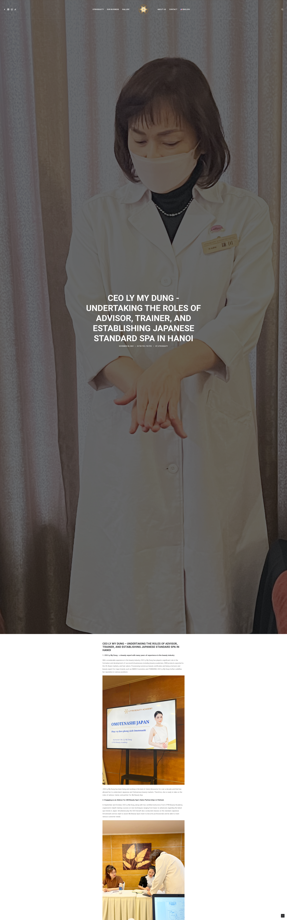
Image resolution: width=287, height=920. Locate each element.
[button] (5, 9)
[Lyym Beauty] (143, 9)
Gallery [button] (125, 9)
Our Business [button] (113, 9)
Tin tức (142, 374)
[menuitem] (5, 9)
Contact (173, 9)
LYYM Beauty (163, 374)
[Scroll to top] (283, 916)
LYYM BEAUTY (98, 9)
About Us (162, 9)
